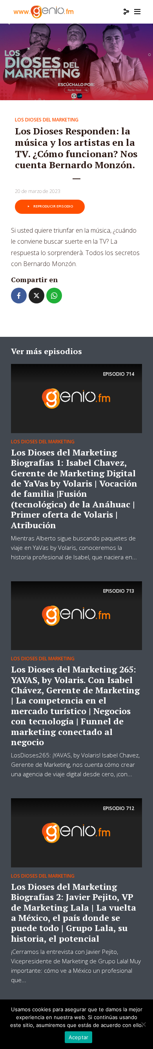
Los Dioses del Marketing (46, 119)
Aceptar (79, 1037)
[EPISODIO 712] (76, 832)
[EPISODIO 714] (76, 397)
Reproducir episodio (53, 206)
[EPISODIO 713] (76, 615)
